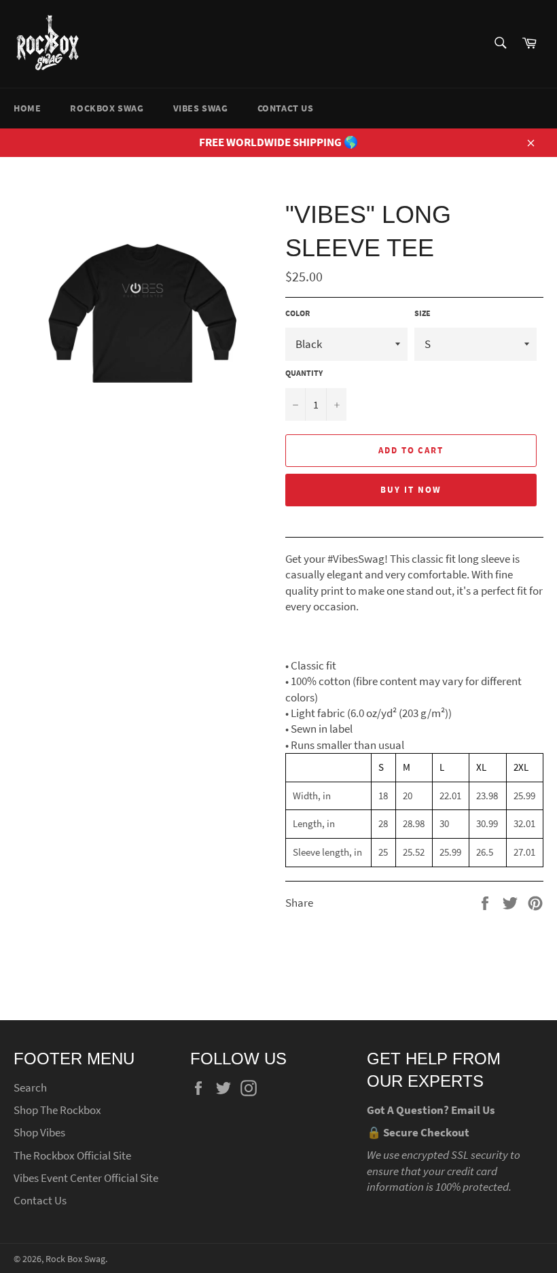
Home (27, 108)
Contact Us (285, 108)
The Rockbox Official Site (72, 1155)
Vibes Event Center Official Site (86, 1177)
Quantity (304, 373)
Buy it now (411, 489)
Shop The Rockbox (57, 1109)
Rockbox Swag (106, 108)
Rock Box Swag (75, 1259)
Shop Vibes (39, 1132)
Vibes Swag (200, 108)
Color (297, 313)
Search (30, 1087)
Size (422, 313)
